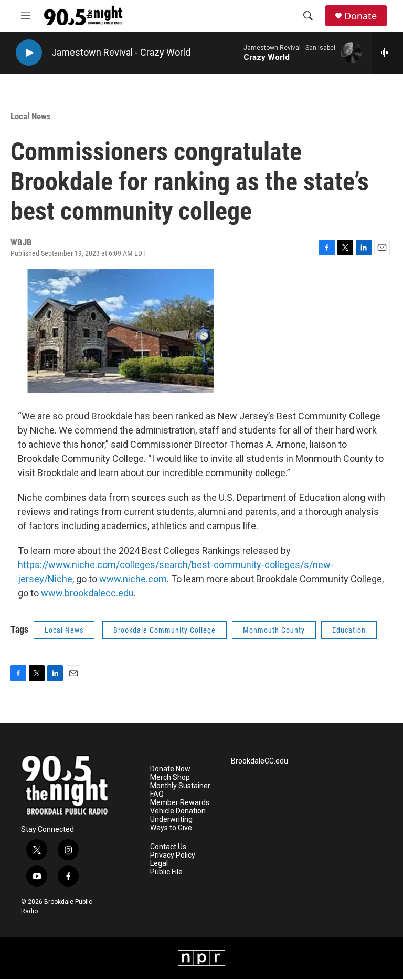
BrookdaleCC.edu (259, 761)
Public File (166, 872)
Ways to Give (171, 828)
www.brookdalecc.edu (87, 593)
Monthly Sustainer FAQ (180, 790)
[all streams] (387, 53)
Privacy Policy (172, 855)
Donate (360, 16)
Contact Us (168, 847)
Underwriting (171, 819)
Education (349, 630)
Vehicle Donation (178, 811)
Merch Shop (170, 777)
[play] (28, 53)
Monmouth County (274, 630)
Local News (30, 116)
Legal (159, 864)
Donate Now (170, 769)
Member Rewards (179, 803)
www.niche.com (133, 578)
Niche (60, 578)
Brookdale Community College (164, 630)
